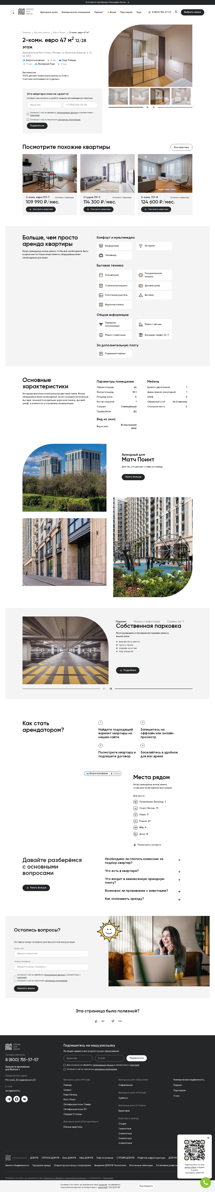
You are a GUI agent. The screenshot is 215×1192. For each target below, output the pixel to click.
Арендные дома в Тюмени (132, 1105)
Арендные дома (48, 12)
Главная (27, 33)
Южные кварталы (72, 1127)
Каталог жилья (42, 33)
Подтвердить (146, 1186)
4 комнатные (125, 1143)
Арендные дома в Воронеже (133, 1080)
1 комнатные (124, 1129)
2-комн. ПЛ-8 (149, 197)
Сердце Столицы (72, 1114)
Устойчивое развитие (167, 1165)
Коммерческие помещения (76, 12)
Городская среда (41, 1165)
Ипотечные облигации (141, 1165)
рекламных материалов (69, 120)
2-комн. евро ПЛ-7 (38, 197)
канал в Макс (191, 1167)
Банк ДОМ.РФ (69, 1158)
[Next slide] (172, 107)
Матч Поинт (59, 33)
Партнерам (126, 12)
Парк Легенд (70, 1095)
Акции (113, 12)
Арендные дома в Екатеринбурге (80, 1122)
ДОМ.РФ (34, 1158)
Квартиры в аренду (128, 1118)
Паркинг (98, 12)
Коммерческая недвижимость (189, 1080)
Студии (122, 1124)
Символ (67, 1090)
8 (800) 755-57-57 (161, 12)
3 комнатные (125, 1138)
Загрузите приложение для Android (17, 1068)
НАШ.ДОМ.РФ (86, 1158)
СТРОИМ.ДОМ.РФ (125, 1158)
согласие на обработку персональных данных (65, 1178)
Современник (125, 1085)
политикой (34, 115)
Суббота (123, 1098)
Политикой (108, 1178)
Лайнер (67, 1085)
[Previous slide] (129, 107)
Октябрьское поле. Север (77, 1104)
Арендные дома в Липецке (132, 1093)
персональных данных (67, 113)
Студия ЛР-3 (91, 197)
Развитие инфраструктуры (151, 1158)
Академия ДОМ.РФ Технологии (110, 1165)
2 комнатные (125, 1134)
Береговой (124, 1111)
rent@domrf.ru (12, 1091)
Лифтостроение (104, 1158)
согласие (103, 1185)
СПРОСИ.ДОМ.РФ (50, 1158)
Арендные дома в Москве (76, 1080)
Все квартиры (181, 147)
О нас (177, 1096)
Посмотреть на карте (149, 845)
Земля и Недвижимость (17, 1165)
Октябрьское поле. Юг (75, 1109)
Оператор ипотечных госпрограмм (72, 1165)
